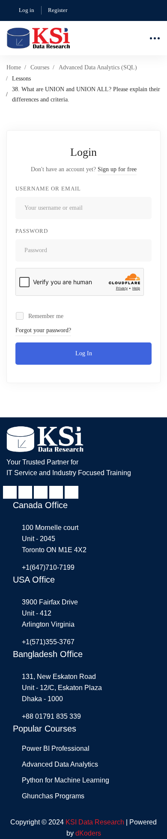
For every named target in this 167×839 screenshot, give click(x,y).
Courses (39, 67)
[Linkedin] (25, 492)
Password (31, 231)
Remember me (45, 316)
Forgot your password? (43, 330)
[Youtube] (41, 492)
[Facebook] (10, 492)
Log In (83, 353)
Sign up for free (117, 169)
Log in (26, 10)
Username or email (48, 188)
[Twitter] (71, 492)
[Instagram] (56, 492)
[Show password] (143, 250)
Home (13, 67)
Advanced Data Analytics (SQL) (98, 67)
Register (57, 10)
